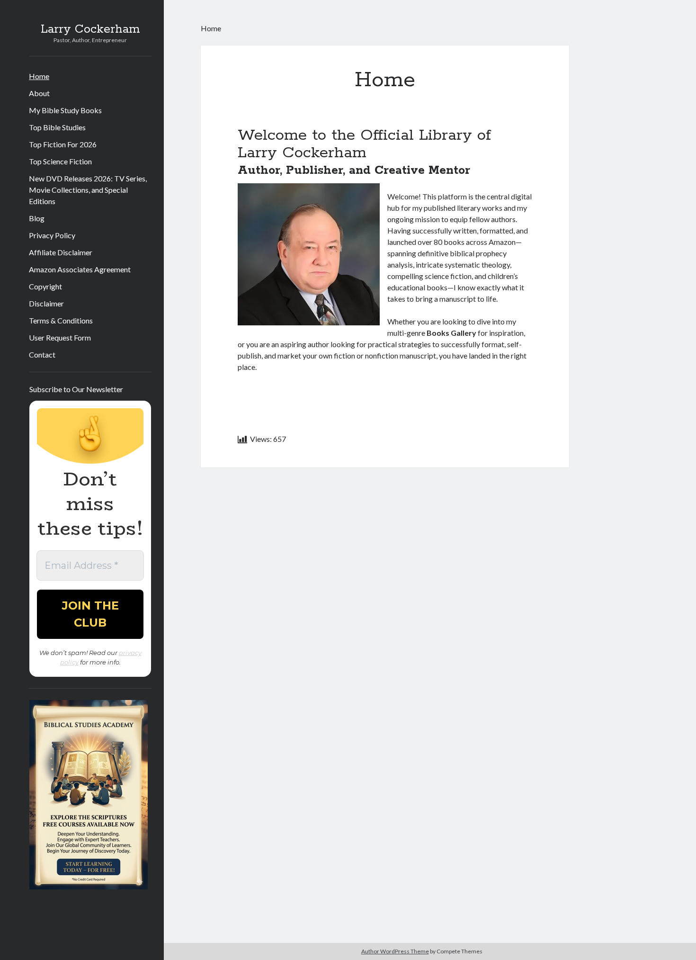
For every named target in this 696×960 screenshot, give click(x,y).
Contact (42, 354)
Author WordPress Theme (395, 951)
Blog (37, 218)
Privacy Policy (52, 235)
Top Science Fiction (60, 161)
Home (39, 76)
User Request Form (60, 337)
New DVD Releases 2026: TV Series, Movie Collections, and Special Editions (88, 190)
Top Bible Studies (57, 127)
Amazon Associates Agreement (80, 269)
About (39, 93)
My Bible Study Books (65, 110)
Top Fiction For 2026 (63, 144)
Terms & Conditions (61, 320)
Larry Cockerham (90, 29)
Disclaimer (46, 303)
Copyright (45, 286)
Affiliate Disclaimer (60, 252)
